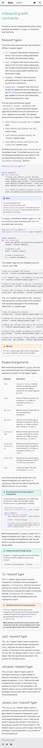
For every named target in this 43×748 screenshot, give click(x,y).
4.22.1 (18, 3)
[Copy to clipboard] (40, 166)
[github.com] (3, 744)
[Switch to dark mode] (34, 2)
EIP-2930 (12, 92)
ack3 (13, 740)
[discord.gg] (11, 744)
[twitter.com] (7, 744)
